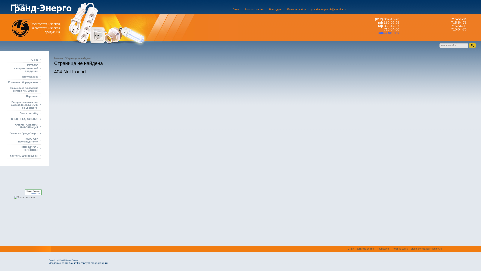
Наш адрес (275, 9)
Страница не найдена (78, 58)
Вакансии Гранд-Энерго (24, 133)
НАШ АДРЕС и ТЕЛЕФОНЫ (29, 148)
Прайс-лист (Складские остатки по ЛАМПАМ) (24, 89)
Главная (58, 58)
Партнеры (32, 96)
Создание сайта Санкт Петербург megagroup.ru (78, 262)
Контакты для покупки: (24, 155)
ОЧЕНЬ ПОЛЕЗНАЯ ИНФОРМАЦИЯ (26, 126)
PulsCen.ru (36, 194)
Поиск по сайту (296, 9)
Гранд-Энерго (32, 191)
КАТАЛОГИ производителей (28, 140)
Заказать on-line (254, 9)
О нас (236, 9)
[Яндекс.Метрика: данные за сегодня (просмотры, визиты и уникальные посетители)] (24, 197)
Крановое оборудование (23, 82)
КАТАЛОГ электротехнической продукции (25, 68)
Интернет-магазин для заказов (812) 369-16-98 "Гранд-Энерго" (24, 105)
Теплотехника (30, 76)
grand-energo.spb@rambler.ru (328, 9)
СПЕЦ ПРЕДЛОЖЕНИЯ (24, 119)
